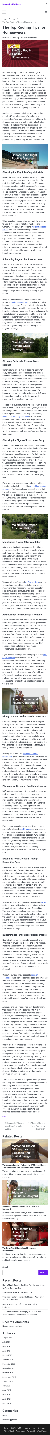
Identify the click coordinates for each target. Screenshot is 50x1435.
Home (4, 1117)
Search (5, 1267)
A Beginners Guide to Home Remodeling (18, 1292)
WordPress (41, 1431)
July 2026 (6, 1342)
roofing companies (19, 302)
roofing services (32, 582)
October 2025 (7, 1373)
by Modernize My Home (27, 37)
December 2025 (8, 1364)
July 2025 (6, 1386)
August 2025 (7, 1381)
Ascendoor (20, 1431)
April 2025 (6, 1399)
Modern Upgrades (9, 1420)
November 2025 (8, 1368)
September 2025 (9, 1377)
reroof (43, 902)
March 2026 (7, 1355)
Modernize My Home (11, 4)
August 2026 (7, 1338)
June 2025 (6, 1390)
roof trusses (25, 829)
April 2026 (6, 1351)
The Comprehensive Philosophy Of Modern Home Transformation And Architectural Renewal (24, 1166)
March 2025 (7, 1403)
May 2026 (6, 1346)
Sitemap (42, 1428)
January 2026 (7, 1360)
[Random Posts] (46, 12)
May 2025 (6, 1395)
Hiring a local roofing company (15, 416)
